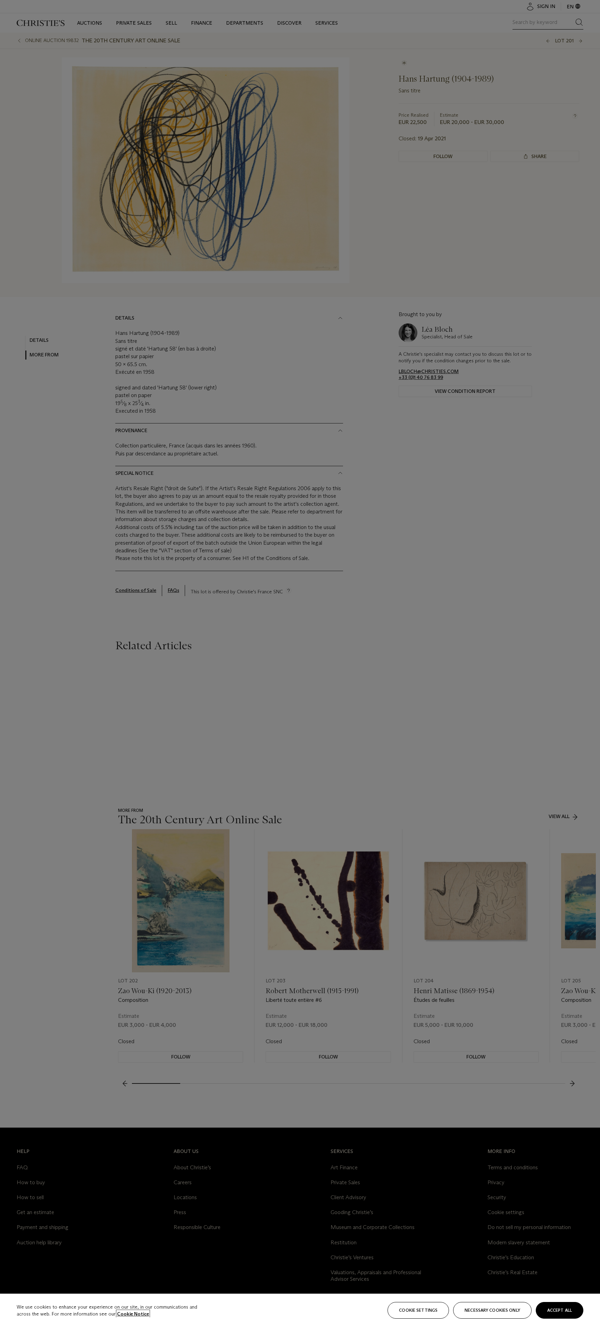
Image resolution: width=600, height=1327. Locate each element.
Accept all (559, 1310)
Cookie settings (418, 1310)
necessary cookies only (492, 1310)
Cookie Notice (133, 1314)
